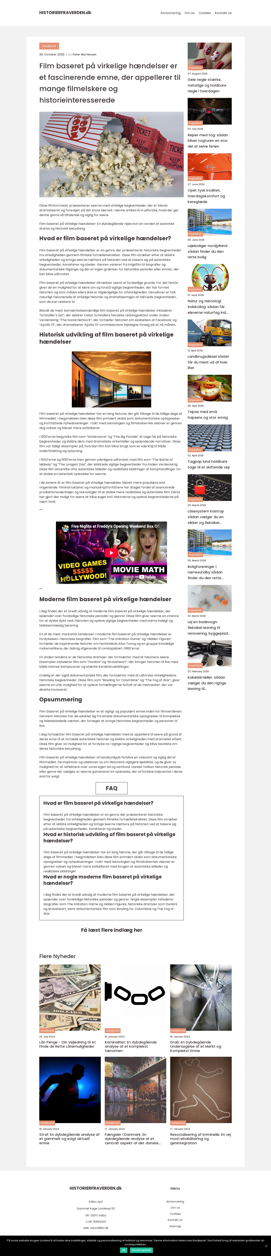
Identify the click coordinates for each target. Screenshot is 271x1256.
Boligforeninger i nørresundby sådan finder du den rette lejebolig (205, 572)
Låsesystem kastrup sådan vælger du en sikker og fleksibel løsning (206, 517)
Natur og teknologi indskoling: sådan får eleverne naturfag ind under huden (207, 307)
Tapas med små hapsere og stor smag (208, 414)
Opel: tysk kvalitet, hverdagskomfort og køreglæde (206, 196)
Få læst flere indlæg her (111, 930)
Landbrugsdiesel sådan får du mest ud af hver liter (208, 362)
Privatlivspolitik (141, 1250)
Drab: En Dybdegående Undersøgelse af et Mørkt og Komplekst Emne (195, 1046)
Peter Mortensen (84, 54)
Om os (190, 13)
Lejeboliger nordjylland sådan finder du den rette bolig (207, 251)
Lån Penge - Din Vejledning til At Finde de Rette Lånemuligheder (67, 1044)
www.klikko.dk (99, 1228)
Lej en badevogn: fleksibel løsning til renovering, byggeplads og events (209, 627)
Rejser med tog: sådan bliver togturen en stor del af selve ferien (208, 141)
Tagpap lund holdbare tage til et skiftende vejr (209, 464)
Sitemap (175, 1226)
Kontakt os (223, 13)
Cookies (205, 13)
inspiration (195, 68)
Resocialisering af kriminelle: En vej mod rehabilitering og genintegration (200, 1138)
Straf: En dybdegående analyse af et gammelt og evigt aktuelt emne (69, 1138)
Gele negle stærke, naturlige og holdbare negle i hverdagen (207, 85)
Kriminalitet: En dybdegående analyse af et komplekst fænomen (131, 1046)
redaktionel (49, 46)
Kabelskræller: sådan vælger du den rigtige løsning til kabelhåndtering (207, 683)
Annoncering (170, 13)
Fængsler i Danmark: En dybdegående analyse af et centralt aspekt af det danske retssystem (132, 1138)
